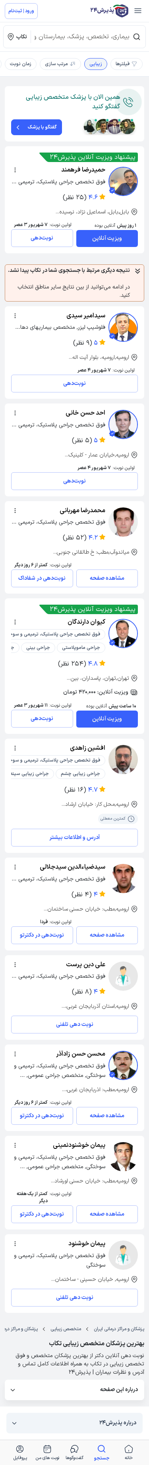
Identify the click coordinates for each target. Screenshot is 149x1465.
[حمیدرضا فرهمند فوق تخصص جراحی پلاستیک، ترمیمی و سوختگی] (123, 181)
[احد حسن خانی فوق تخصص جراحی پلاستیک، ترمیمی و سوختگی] (123, 424)
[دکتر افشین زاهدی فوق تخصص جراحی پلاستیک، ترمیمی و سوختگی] (123, 759)
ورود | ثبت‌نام (21, 11)
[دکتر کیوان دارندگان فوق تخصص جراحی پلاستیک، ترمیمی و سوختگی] (123, 633)
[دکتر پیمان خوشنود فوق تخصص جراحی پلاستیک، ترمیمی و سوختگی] (123, 1255)
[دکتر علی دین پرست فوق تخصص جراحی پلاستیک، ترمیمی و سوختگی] (123, 976)
